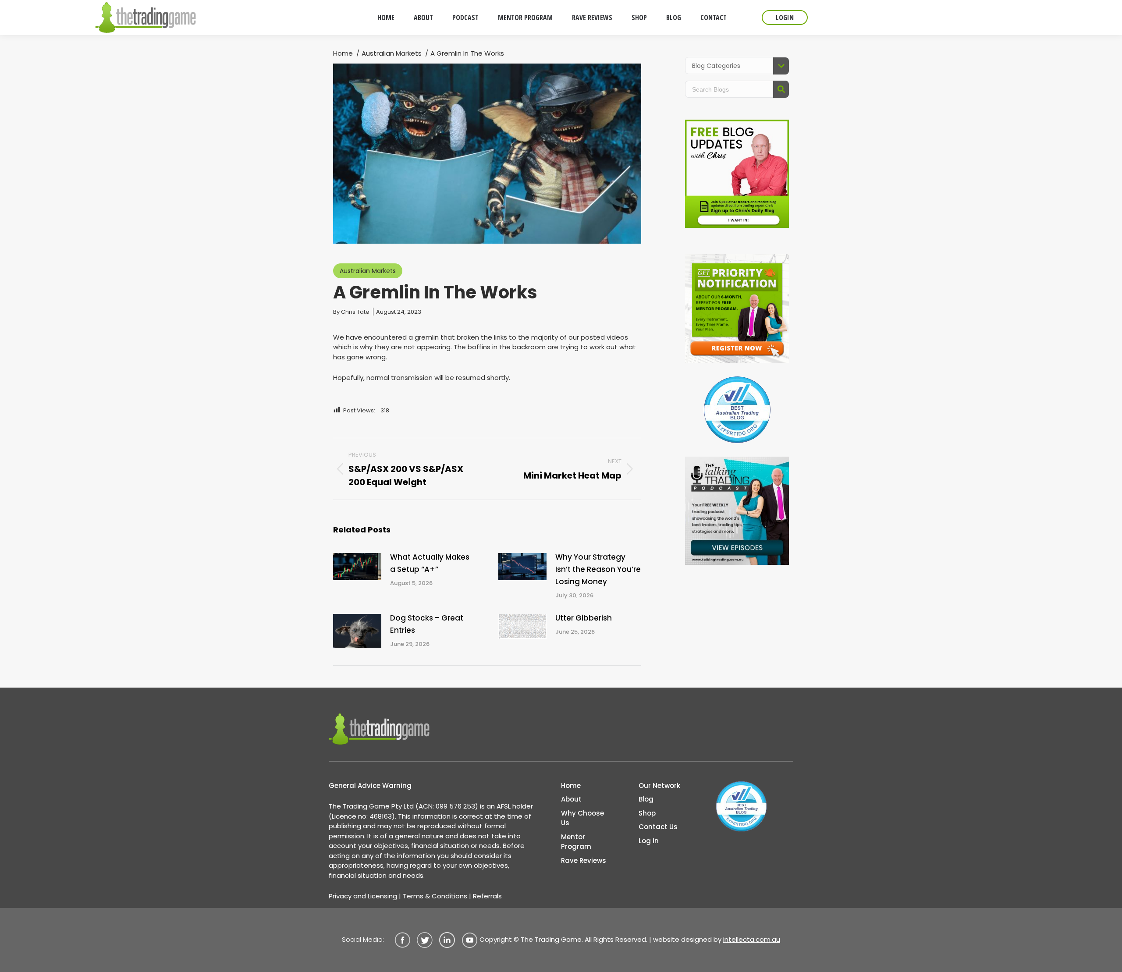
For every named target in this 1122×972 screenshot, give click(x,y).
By (351, 312)
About (571, 799)
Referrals (487, 896)
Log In (649, 840)
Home (571, 785)
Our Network (659, 785)
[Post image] (357, 566)
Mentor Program (576, 841)
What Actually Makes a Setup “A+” (429, 563)
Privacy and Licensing (363, 896)
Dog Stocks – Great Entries (426, 624)
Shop (647, 813)
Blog (646, 799)
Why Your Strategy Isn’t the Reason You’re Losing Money (598, 569)
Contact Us (658, 826)
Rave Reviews (583, 860)
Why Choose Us (582, 818)
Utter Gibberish (583, 618)
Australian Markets (368, 270)
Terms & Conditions (435, 896)
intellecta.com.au (751, 939)
